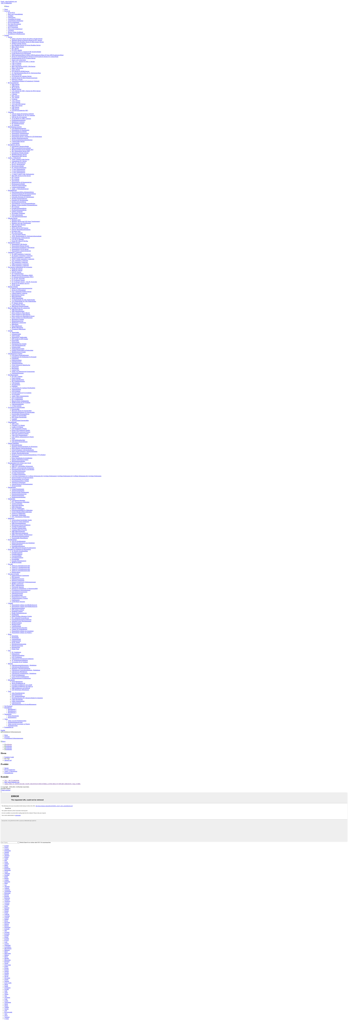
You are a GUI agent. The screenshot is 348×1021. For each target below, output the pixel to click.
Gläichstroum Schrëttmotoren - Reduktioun (24, 673)
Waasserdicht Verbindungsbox (20, 133)
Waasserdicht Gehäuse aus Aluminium (23, 631)
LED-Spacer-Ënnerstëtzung (19, 441)
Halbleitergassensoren (18, 579)
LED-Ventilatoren (17, 657)
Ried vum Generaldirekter (15, 14)
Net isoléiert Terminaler (18, 213)
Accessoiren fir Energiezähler (16, 407)
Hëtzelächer (11, 680)
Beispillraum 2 (12, 711)
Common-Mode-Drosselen (19, 530)
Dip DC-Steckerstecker (18, 164)
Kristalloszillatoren (17, 554)
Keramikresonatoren (17, 557)
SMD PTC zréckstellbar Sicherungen (22, 466)
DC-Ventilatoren (16, 652)
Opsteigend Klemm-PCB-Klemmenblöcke (24, 193)
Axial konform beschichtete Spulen (22, 520)
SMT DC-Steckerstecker (19, 162)
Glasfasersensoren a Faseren (20, 598)
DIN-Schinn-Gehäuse (18, 610)
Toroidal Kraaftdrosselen (19, 526)
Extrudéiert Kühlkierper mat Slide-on (22, 686)
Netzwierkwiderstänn (18, 505)
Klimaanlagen (16, 654)
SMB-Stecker (15, 86)
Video (6, 719)
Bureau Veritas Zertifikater (15, 32)
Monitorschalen (16, 624)
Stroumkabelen (16, 384)
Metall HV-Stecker (17, 270)
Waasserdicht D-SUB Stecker (20, 249)
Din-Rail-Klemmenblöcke (19, 210)
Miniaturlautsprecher (17, 321)
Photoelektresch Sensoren (19, 596)
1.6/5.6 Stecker (16, 102)
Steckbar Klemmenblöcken (19, 198)
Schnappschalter (16, 334)
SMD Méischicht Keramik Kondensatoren (24, 548)
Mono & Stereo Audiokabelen (20, 401)
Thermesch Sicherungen (18, 482)
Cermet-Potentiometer (18, 489)
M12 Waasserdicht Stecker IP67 (21, 151)
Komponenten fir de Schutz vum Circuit (19, 463)
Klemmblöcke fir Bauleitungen (20, 130)
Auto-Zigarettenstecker (18, 693)
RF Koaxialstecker (13, 82)
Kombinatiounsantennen (19, 120)
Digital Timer (15, 649)
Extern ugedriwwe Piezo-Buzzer (21, 314)
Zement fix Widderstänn (18, 513)
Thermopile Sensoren (18, 587)
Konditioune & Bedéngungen (16, 34)
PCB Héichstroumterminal (19, 216)
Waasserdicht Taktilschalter (19, 337)
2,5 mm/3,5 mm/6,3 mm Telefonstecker (23, 174)
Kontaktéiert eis (8, 727)
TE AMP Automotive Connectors (21, 254)
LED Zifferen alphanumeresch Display (23, 437)
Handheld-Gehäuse (17, 611)
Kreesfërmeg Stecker (14, 144)
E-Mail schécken (5, 790)
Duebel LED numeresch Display (21, 432)
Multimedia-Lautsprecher (19, 322)
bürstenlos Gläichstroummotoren (21, 668)
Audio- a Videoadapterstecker (20, 189)
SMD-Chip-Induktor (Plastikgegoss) (22, 534)
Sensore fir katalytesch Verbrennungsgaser (24, 582)
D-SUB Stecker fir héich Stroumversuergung (24, 78)
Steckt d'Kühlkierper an (18, 683)
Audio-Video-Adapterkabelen (20, 396)
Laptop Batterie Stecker (18, 304)
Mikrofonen (15, 324)
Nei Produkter (8, 706)
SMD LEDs (15, 424)
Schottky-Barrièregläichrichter (20, 453)
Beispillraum (8, 707)
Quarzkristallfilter (17, 556)
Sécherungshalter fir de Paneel (20, 479)
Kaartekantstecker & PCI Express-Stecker (24, 58)
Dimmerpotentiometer (18, 495)
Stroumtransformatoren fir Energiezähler (23, 412)
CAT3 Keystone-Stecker (19, 234)
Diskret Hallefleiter (13, 443)
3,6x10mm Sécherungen (19, 471)
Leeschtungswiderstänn (18, 500)
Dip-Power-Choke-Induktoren (20, 521)
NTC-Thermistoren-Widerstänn (21, 517)
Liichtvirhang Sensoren (18, 601)
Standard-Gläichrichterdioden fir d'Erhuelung (24, 446)
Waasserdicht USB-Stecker (19, 244)
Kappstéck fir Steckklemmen (20, 200)
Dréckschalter (15, 342)
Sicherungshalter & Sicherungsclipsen (22, 477)
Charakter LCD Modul (18, 425)
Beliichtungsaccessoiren (15, 127)
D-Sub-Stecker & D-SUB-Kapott (21, 53)
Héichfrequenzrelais (17, 645)
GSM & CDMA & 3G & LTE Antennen (23, 115)
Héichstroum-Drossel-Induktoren (21, 525)
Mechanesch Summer (18, 319)
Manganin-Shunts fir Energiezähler (22, 410)
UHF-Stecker (15, 107)
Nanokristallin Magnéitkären (20, 538)
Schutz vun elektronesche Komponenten (23, 371)
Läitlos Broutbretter (17, 699)
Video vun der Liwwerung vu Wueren (19, 724)
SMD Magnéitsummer (18, 311)
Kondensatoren (12, 539)
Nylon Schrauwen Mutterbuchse (21, 365)
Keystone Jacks (16, 231)
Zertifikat (10, 16)
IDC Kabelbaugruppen (18, 381)
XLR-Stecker (15, 180)
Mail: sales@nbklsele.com (11, 782)
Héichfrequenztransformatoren (20, 536)
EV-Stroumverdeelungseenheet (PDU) (23, 277)
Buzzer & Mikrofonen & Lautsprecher (19, 308)
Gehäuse (10, 603)
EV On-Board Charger (18, 280)
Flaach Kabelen (16, 378)
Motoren (10, 663)
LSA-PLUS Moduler (18, 239)
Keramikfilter (15, 559)
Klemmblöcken (12, 190)
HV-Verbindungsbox (18, 273)
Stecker (10, 37)
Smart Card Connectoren (19, 60)
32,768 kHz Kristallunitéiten (20, 551)
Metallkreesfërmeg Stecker (19, 154)
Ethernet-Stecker (12, 218)
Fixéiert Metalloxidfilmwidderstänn (22, 512)
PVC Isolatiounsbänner (18, 696)
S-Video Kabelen (16, 406)
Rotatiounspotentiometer (19, 497)
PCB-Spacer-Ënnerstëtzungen (20, 355)
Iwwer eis (7, 11)
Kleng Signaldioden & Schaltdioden (22, 458)
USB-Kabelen (16, 383)
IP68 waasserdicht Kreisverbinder (21, 148)
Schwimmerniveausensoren (19, 592)
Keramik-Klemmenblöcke (19, 208)
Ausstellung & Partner (14, 19)
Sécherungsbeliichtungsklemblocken (22, 140)
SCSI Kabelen (16, 394)
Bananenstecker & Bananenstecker (22, 182)
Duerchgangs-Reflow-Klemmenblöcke (23, 192)
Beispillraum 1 (12, 709)
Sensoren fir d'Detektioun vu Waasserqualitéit (25, 588)
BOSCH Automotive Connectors (21, 257)
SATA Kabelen (16, 391)
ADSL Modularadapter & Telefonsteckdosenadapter (26, 236)
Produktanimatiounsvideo (15, 722)
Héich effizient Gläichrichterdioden (22, 448)
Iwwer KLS (11, 12)
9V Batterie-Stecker (17, 303)
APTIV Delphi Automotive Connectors (23, 259)
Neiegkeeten (8, 714)
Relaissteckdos (16, 647)
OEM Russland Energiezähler (20, 420)
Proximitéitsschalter (17, 595)
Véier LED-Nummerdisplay (20, 435)
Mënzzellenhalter (16, 296)
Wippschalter (15, 332)
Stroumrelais (15, 637)
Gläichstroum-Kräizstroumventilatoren (23, 658)
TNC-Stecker (15, 97)
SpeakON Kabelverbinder (19, 185)
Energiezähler (15, 409)
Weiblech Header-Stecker (19, 43)
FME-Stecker (15, 109)
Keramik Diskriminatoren (19, 561)
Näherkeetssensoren (17, 593)
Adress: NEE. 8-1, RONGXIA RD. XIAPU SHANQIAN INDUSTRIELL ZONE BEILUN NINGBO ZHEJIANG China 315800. (42, 784)
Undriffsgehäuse (16, 626)
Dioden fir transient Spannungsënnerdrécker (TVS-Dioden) (29, 455)
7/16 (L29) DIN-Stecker (18, 104)
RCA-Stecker (15, 177)
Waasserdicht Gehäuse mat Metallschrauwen (24, 605)
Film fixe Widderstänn (18, 508)
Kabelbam (14, 386)
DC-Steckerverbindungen (19, 167)
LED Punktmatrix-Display (19, 428)
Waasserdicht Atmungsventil (20, 135)
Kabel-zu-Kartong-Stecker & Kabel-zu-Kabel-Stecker (27, 38)
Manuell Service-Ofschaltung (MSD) (22, 275)
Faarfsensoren (16, 600)
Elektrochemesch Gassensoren (20, 575)
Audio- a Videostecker (14, 158)
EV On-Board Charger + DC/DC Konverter (24, 282)
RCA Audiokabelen (17, 399)
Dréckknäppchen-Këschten (19, 627)
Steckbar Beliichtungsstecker (20, 138)
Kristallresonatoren (17, 552)
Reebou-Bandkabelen (18, 379)
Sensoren (7, 736)
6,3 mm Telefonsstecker (18, 172)
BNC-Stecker (15, 96)
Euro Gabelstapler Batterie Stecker (21, 291)
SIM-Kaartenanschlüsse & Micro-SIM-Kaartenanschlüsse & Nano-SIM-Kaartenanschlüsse (38, 55)
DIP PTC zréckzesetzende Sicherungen (23, 468)
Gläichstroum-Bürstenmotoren (20, 667)
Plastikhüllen (15, 614)
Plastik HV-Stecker (17, 269)
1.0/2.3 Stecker (16, 100)
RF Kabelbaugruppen (18, 123)
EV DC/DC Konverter (18, 278)
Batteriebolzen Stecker (18, 295)
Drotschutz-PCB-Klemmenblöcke (21, 195)
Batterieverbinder (13, 286)
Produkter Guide (9, 757)
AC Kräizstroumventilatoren (20, 660)
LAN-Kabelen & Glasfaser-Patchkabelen (23, 388)
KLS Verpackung (13, 27)
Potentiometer (12, 487)
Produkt (6, 35)
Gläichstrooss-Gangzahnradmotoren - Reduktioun (26, 670)
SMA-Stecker (15, 84)
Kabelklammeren (16, 362)
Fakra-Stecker (16, 92)
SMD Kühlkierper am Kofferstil (21, 688)
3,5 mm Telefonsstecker (18, 171)
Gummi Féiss (15, 370)
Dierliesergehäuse (17, 623)
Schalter (10, 331)
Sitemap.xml (8, 760)
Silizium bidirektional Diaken (20, 459)
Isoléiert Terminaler (17, 211)
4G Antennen (15, 125)
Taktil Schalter (16, 335)
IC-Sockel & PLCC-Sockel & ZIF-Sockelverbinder (26, 51)
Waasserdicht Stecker (14, 242)
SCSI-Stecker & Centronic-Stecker (22, 76)
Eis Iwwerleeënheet (13, 22)
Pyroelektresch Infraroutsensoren (21, 590)
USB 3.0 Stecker (16, 63)
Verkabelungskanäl (17, 363)
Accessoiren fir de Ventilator (20, 662)
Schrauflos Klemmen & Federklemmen (23, 197)
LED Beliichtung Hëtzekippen (20, 689)
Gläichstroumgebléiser (18, 655)
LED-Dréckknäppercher (19, 345)
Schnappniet (15, 366)
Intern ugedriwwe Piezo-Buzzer (21, 313)
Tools (9, 691)
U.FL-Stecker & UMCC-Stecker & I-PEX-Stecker (26, 91)
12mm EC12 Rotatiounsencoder (21, 569)
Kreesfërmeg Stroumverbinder (20, 146)
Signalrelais (15, 636)
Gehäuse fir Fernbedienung (19, 629)
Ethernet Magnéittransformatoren (21, 229)
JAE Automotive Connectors (20, 260)
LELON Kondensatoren (19, 541)
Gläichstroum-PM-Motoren (19, 672)
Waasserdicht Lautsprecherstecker (21, 251)
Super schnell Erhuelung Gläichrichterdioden (24, 451)
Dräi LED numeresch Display (20, 433)
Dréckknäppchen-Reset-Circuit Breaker (23, 469)
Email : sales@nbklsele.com (9, 1)
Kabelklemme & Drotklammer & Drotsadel (24, 357)
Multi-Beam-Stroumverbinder (20, 306)
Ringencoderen (16, 572)
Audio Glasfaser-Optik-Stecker (20, 159)
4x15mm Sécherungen (18, 472)
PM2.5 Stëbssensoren (18, 585)
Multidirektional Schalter (19, 352)
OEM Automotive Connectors (20, 265)
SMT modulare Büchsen (19, 224)
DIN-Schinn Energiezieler (19, 417)
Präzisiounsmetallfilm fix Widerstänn (22, 510)
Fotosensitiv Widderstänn (19, 515)
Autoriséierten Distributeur (15, 20)
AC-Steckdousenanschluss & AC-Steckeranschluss (26, 73)
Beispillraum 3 (12, 712)
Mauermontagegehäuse (18, 608)
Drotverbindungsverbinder (19, 131)
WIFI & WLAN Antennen (19, 117)
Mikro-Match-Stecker (18, 47)
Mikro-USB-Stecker (17, 68)
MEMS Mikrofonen (17, 327)
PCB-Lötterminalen (17, 215)
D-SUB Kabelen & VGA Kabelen (21, 393)
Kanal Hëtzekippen (17, 681)
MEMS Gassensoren (17, 583)
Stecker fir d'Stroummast (19, 290)
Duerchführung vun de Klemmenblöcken (23, 203)
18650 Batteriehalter (17, 298)
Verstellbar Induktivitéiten (19, 528)
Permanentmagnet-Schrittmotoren (21, 678)
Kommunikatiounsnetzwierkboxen (21, 619)
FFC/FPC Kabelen (17, 376)
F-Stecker (14, 94)
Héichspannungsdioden (18, 461)
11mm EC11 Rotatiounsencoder (21, 567)
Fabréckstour (11, 17)
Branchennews (12, 717)
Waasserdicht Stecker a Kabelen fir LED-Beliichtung (27, 136)
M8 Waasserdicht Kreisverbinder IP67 (22, 149)
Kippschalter (15, 340)
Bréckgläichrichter (17, 445)
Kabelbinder (15, 358)
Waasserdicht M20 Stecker (19, 156)
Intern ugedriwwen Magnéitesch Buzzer (23, 316)
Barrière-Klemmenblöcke (19, 202)
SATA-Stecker (16, 69)
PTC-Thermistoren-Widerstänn (20, 502)
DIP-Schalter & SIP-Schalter (20, 339)
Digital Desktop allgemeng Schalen (22, 616)
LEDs (13, 438)
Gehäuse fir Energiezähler (19, 415)
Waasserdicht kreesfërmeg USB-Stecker (23, 247)
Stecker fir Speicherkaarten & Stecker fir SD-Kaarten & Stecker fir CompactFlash (35, 56)
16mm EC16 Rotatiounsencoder (21, 570)
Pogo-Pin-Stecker (17, 74)
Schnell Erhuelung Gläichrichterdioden (23, 450)
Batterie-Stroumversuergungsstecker (22, 288)
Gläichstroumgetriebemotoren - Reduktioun (24, 665)
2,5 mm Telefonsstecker (18, 169)
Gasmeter (14, 419)
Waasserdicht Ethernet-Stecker (20, 246)
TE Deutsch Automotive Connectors (22, 255)
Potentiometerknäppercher (19, 494)
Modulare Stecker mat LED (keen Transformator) (26, 221)
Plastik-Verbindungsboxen (19, 613)
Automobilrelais (16, 639)
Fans (9, 650)
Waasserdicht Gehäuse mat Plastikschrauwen (24, 606)
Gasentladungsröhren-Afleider (20, 481)
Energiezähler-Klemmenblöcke (20, 414)
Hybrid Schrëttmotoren (18, 675)
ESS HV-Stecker (16, 272)
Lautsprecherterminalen (18, 187)
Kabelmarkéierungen (18, 373)
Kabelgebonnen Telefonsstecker (21, 238)
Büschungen (15, 368)
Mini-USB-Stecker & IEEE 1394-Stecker (23, 66)
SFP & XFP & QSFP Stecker (20, 228)
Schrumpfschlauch (17, 694)
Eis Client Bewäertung (14, 24)
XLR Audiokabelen (17, 397)
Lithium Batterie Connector (19, 293)
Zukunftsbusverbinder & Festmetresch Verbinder (25, 81)
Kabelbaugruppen (13, 375)
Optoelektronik (12, 422)
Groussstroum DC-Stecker (19, 161)
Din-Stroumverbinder (18, 166)
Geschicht (11, 30)
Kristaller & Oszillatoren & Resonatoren (19, 549)
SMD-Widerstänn (17, 507)
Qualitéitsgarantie (13, 25)
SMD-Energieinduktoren (19, 523)
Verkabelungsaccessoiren (15, 353)
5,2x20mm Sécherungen (19, 474)
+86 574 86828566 (6, 3)
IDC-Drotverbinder (17, 233)
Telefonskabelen (16, 389)
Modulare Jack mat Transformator (21, 223)
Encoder (10, 564)
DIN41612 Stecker (17, 79)
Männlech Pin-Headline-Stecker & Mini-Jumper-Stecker (28, 42)
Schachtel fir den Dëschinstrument (21, 621)
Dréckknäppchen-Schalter (19, 344)
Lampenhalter (15, 143)
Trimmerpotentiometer (18, 490)
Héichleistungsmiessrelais (19, 644)
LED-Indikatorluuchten (18, 440)
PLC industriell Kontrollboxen (20, 618)
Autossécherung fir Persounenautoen (22, 484)
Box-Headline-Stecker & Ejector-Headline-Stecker (26, 45)
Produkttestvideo (13, 725)
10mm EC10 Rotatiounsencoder (21, 565)
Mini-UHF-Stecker (17, 105)
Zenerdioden (15, 456)
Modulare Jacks (16, 220)
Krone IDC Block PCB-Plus (20, 241)
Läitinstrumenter (16, 703)
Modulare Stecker (17, 226)
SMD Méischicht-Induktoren (20, 533)
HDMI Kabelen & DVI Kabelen (21, 402)
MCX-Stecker (16, 87)
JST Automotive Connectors (20, 262)
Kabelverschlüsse (17, 360)
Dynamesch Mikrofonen (19, 329)
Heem (6, 9)
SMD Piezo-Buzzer (17, 309)
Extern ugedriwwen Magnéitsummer (22, 317)
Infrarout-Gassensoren (18, 580)
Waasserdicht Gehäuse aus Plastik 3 (22, 632)
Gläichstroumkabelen (18, 404)
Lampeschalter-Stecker (18, 141)
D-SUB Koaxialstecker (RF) (20, 110)
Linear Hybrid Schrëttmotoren (20, 676)
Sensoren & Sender (13, 574)
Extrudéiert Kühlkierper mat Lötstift (22, 685)
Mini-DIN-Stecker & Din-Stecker (21, 175)
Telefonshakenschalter (18, 348)
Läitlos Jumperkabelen (18, 701)
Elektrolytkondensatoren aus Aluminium (23, 543)
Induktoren (11, 518)
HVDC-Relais (16, 285)
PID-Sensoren (16, 577)
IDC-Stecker (15, 48)
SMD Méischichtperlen (18, 531)
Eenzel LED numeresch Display (21, 430)
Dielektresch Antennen (18, 122)
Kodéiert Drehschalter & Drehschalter (22, 350)
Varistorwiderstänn (17, 503)
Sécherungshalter (16, 486)
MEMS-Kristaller (17, 562)
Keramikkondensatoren (18, 546)
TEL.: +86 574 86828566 (11, 780)
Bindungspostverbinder (18, 184)
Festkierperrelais (16, 641)
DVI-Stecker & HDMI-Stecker (20, 71)
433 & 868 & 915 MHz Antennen (21, 118)
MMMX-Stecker (16, 89)
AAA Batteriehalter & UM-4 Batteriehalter (24, 301)
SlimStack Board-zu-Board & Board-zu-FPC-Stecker (27, 40)
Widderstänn (11, 499)
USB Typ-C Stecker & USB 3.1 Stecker (23, 61)
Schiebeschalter (16, 347)
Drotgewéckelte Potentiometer (20, 492)
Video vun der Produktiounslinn (17, 720)
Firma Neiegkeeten (13, 716)
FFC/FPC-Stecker (17, 50)
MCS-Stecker (15, 206)
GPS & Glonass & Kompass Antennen (23, 113)
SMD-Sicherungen (17, 464)
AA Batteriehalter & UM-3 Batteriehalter (23, 300)
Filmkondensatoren (17, 544)
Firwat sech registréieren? (15, 29)
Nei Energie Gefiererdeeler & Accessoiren (20, 267)
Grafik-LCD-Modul (17, 427)
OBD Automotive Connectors (20, 264)
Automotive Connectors (15, 252)
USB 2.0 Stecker (16, 65)
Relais (10, 634)
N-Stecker (14, 99)
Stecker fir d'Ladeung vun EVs (20, 283)
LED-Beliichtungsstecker (19, 128)
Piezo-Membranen (17, 326)
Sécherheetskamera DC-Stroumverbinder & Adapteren (27, 698)
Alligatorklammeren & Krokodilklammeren (24, 704)
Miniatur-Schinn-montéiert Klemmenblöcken (24, 205)
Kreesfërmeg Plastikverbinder (20, 153)
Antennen (11, 112)
